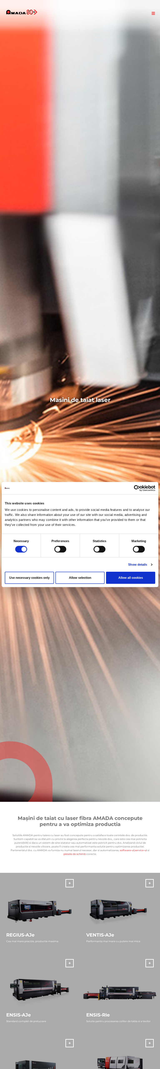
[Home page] (22, 12)
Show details (137, 564)
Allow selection (80, 577)
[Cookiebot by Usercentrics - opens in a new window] (137, 488)
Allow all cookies (130, 577)
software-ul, (127, 850)
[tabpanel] (80, 401)
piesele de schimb (75, 854)
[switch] (60, 549)
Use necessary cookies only (29, 577)
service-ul (141, 850)
